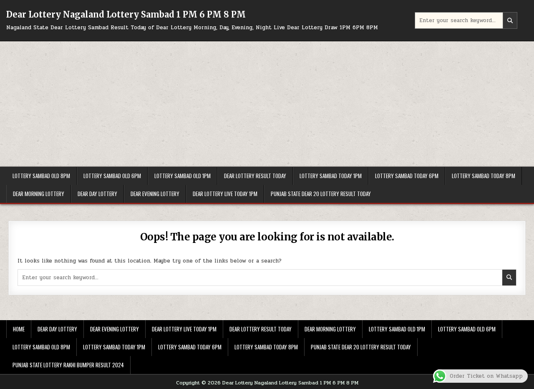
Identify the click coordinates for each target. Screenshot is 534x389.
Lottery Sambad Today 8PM (483, 176)
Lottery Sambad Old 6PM (112, 176)
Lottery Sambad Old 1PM (182, 176)
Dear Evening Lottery (155, 193)
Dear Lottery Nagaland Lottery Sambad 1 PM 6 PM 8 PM (126, 14)
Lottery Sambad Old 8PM (41, 176)
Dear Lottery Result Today (255, 176)
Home (19, 329)
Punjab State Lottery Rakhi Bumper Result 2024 (68, 365)
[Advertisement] (267, 103)
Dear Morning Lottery (38, 193)
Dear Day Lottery (97, 193)
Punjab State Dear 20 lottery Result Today (321, 193)
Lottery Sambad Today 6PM (406, 176)
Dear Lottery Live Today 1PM (225, 193)
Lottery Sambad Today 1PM (331, 176)
